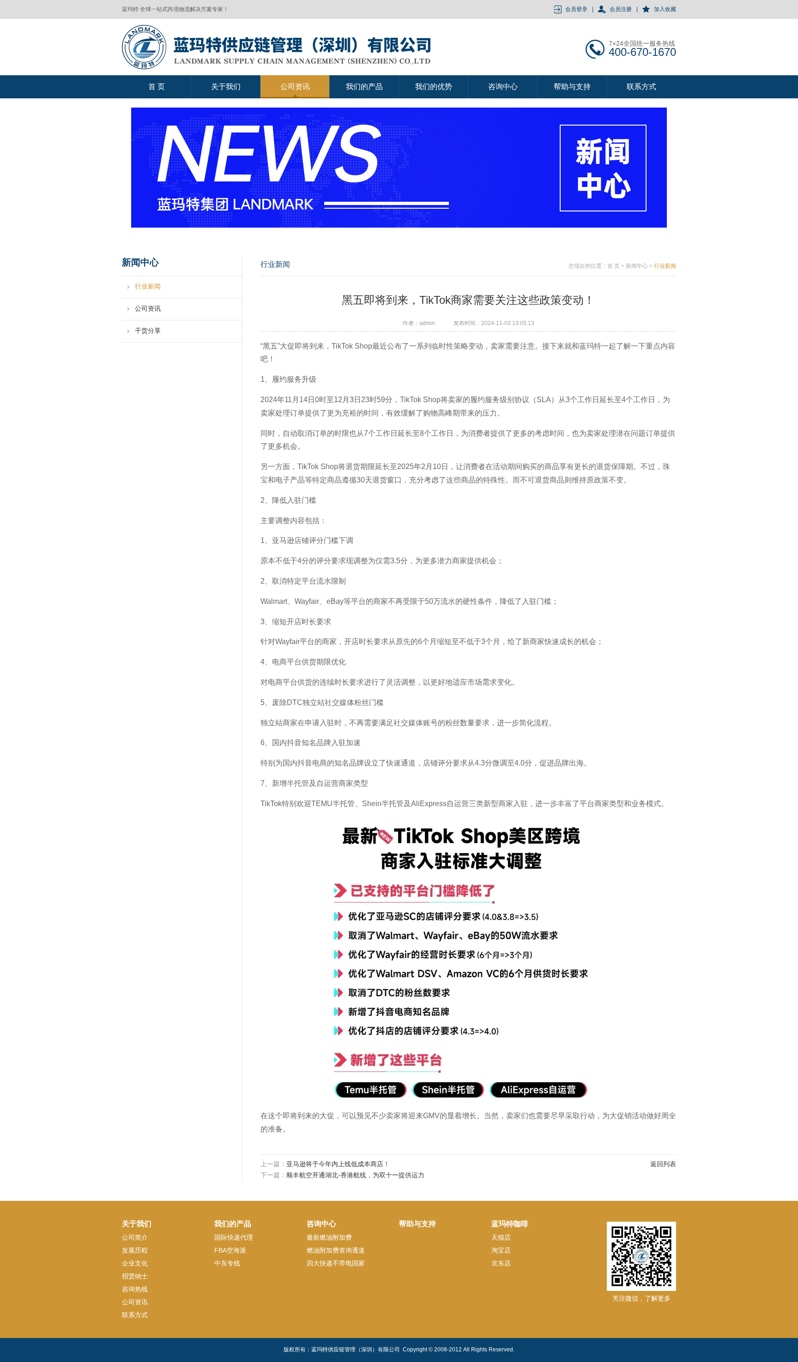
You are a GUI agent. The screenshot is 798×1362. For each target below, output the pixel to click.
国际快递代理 (233, 1237)
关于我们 (226, 86)
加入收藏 (665, 9)
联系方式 (641, 86)
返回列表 (663, 1164)
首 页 (156, 86)
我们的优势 (433, 86)
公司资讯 (295, 86)
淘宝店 (501, 1250)
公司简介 (135, 1237)
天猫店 (501, 1237)
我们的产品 (364, 86)
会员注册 (621, 9)
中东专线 (227, 1263)
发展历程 (135, 1250)
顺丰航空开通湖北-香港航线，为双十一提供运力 (355, 1175)
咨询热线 (135, 1289)
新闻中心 (637, 266)
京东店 (501, 1263)
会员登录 (576, 9)
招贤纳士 (135, 1276)
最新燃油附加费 (329, 1237)
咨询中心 (503, 86)
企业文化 (135, 1263)
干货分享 (148, 330)
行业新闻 (148, 286)
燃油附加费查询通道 (336, 1250)
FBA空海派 (230, 1250)
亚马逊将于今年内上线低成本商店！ (338, 1164)
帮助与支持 (572, 86)
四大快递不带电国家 (336, 1263)
